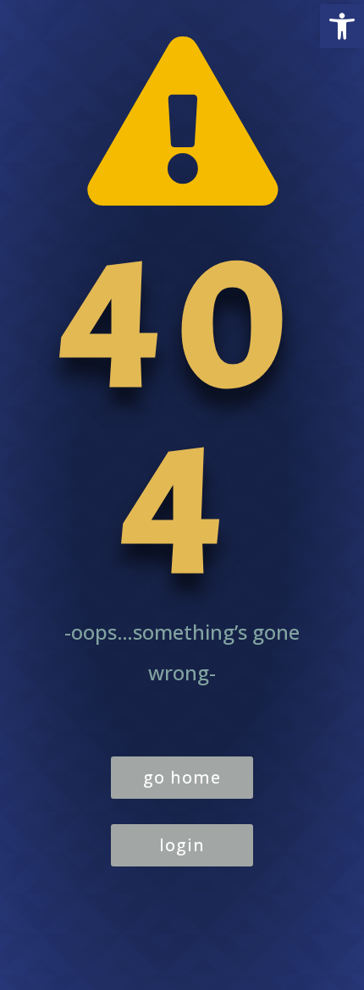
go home (182, 777)
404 (182, 417)
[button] (342, 26)
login (182, 844)
